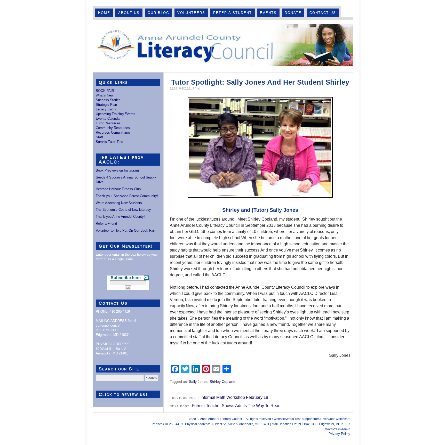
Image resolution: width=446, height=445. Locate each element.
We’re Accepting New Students (119, 203)
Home (104, 13)
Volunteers (191, 13)
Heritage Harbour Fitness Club (118, 189)
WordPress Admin (337, 429)
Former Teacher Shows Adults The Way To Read (236, 405)
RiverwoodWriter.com (335, 419)
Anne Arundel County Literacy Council (223, 46)
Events (268, 13)
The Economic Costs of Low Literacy (123, 210)
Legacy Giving (106, 109)
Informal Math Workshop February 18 (234, 397)
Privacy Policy (339, 434)
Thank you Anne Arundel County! (120, 217)
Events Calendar (108, 118)
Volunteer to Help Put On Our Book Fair (125, 230)
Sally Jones (198, 381)
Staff (99, 137)
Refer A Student (232, 13)
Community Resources (113, 128)
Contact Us (322, 13)
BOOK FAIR (105, 91)
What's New (104, 95)
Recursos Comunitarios (113, 132)
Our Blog (158, 13)
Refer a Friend (106, 223)
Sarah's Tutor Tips (109, 142)
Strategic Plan (106, 105)
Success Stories (108, 100)
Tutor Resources (108, 123)
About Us (129, 13)
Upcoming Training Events (115, 114)
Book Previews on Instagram (117, 170)
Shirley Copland (222, 381)
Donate (293, 13)
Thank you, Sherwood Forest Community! (127, 196)
